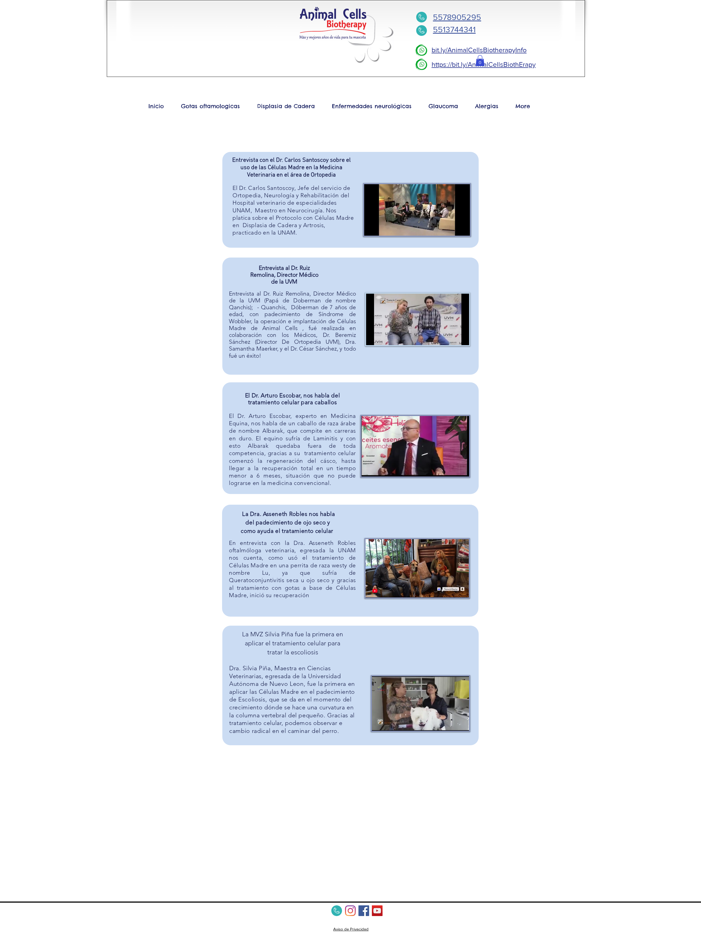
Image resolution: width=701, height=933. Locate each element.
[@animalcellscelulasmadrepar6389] (377, 910)
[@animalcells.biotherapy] (350, 910)
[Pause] (371, 228)
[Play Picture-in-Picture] (453, 228)
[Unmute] (380, 228)
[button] (480, 60)
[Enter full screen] (462, 228)
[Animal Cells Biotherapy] (363, 910)
